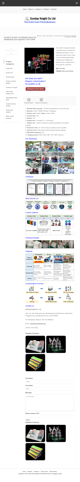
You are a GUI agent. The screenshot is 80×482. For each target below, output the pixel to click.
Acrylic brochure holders (11, 105)
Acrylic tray (9, 72)
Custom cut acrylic (11, 87)
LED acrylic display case (10, 92)
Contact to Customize (41, 103)
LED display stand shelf (11, 99)
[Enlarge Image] (39, 48)
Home (25, 9)
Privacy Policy (53, 471)
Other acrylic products (67, 71)
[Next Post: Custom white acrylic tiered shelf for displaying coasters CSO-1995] (12, 53)
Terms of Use (44, 471)
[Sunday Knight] (40, 23)
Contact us (38, 9)
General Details (28, 103)
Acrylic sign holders (9, 111)
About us (31, 9)
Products (46, 9)
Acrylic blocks (10, 77)
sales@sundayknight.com (38, 323)
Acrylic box (9, 68)
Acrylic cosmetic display (11, 82)
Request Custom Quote (36, 89)
